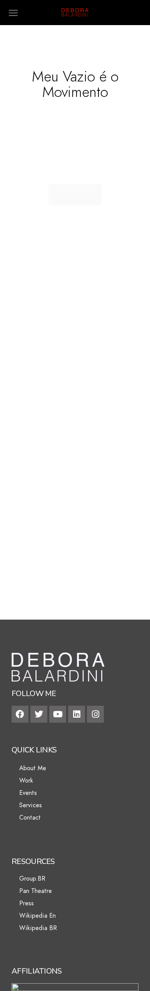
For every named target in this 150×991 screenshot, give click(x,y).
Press (26, 903)
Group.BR (32, 878)
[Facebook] (20, 714)
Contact (30, 817)
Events (28, 793)
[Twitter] (38, 714)
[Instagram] (95, 714)
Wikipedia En (37, 915)
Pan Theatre (35, 891)
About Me (32, 768)
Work (26, 780)
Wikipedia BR (38, 928)
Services (30, 805)
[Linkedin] (76, 714)
